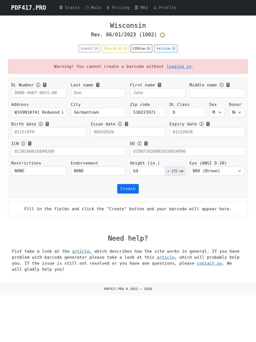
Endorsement (84, 163)
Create (128, 188)
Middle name (203, 85)
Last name (82, 85)
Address (20, 104)
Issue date (103, 124)
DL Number (22, 85)
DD (132, 143)
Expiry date (183, 124)
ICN (15, 143)
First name (142, 85)
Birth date (23, 124)
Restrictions (26, 163)
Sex (213, 104)
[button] (45, 85)
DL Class (180, 104)
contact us (209, 263)
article (81, 251)
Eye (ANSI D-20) (208, 163)
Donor (235, 104)
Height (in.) (145, 163)
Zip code (140, 104)
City (76, 104)
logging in (179, 66)
